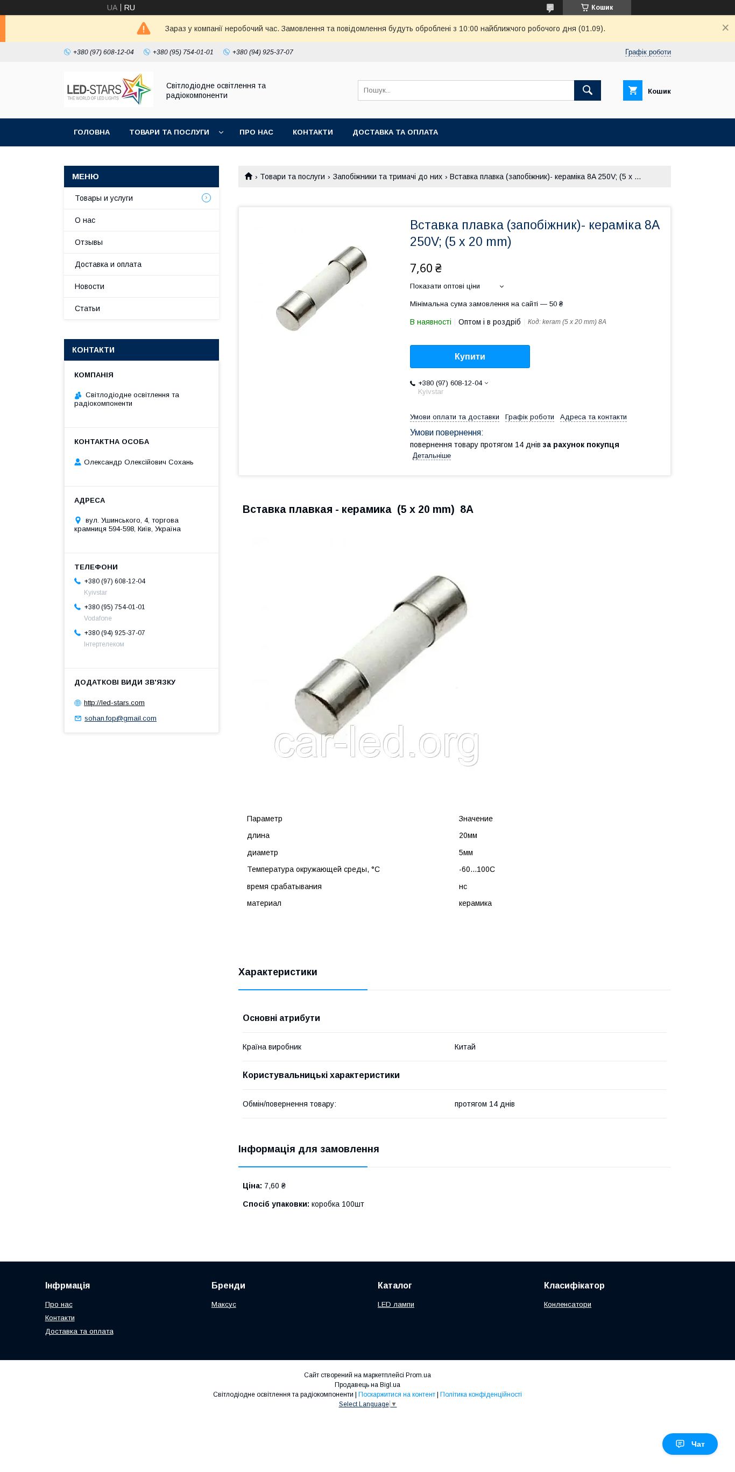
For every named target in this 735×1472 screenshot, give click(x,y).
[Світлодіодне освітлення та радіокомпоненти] (108, 104)
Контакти (313, 132)
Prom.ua (418, 1375)
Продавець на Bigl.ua (367, 1385)
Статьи (87, 308)
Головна (92, 132)
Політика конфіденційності (481, 1394)
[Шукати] (587, 90)
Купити (470, 356)
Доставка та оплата (395, 132)
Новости (89, 286)
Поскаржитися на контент (396, 1394)
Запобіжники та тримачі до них (387, 176)
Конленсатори (567, 1304)
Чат (698, 1444)
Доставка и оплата (108, 264)
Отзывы (89, 242)
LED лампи (396, 1304)
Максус (223, 1304)
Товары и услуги (104, 198)
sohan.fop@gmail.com (120, 718)
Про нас (256, 132)
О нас (85, 220)
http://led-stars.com (114, 703)
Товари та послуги (169, 132)
